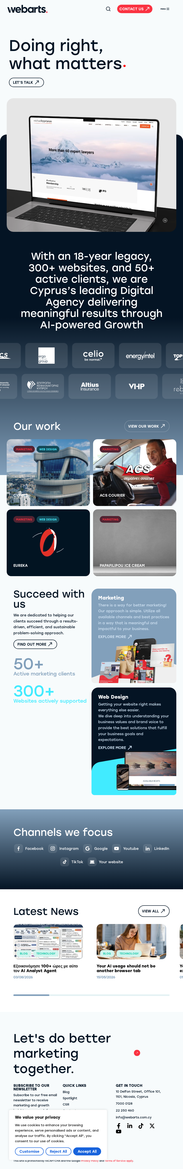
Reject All (58, 1151)
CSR (66, 1104)
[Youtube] (118, 1131)
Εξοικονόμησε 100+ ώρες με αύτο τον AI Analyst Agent (45, 968)
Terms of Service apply (119, 1160)
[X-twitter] (152, 1126)
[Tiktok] (141, 1126)
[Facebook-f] (118, 1126)
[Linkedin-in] (130, 1126)
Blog (66, 1092)
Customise (29, 1151)
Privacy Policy (90, 1160)
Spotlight (70, 1098)
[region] (58, 1135)
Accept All (87, 1151)
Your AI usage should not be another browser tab (126, 968)
